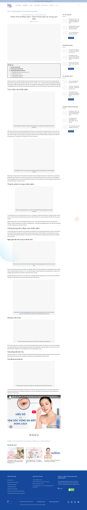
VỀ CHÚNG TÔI (10, 480)
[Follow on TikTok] (75, 502)
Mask (31, 5)
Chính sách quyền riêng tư (54, 501)
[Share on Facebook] (30, 435)
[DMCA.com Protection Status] (71, 489)
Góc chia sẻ (24, 14)
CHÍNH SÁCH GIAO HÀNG (12, 488)
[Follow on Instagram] (72, 502)
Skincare (25, 5)
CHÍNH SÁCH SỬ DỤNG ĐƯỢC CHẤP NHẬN (15, 491)
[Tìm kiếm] (78, 5)
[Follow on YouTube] (78, 502)
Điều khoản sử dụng (41, 501)
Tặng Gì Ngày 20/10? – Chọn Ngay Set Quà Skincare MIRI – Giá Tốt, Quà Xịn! (34, 461)
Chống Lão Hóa (43, 14)
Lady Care (37, 5)
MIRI (11, 86)
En (57, 5)
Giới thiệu (18, 5)
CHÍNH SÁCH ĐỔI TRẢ (11, 486)
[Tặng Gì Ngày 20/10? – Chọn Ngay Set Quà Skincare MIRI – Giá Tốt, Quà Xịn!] (34, 453)
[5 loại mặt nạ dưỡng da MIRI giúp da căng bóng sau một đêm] (52, 453)
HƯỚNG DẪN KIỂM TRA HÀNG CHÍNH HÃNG (16, 493)
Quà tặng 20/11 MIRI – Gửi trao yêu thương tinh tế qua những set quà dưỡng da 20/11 (15, 461)
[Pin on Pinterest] (35, 435)
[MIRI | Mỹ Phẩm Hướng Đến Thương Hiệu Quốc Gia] (10, 5)
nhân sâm (36, 441)
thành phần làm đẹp (46, 441)
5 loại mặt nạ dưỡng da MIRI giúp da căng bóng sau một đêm (52, 461)
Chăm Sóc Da (36, 14)
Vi (55, 5)
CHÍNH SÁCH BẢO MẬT (11, 484)
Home (8, 11)
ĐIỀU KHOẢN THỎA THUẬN (12, 482)
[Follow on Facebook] (68, 502)
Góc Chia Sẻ (44, 5)
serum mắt (41, 441)
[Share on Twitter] (33, 435)
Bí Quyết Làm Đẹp (30, 14)
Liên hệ (51, 5)
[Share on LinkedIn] (38, 435)
